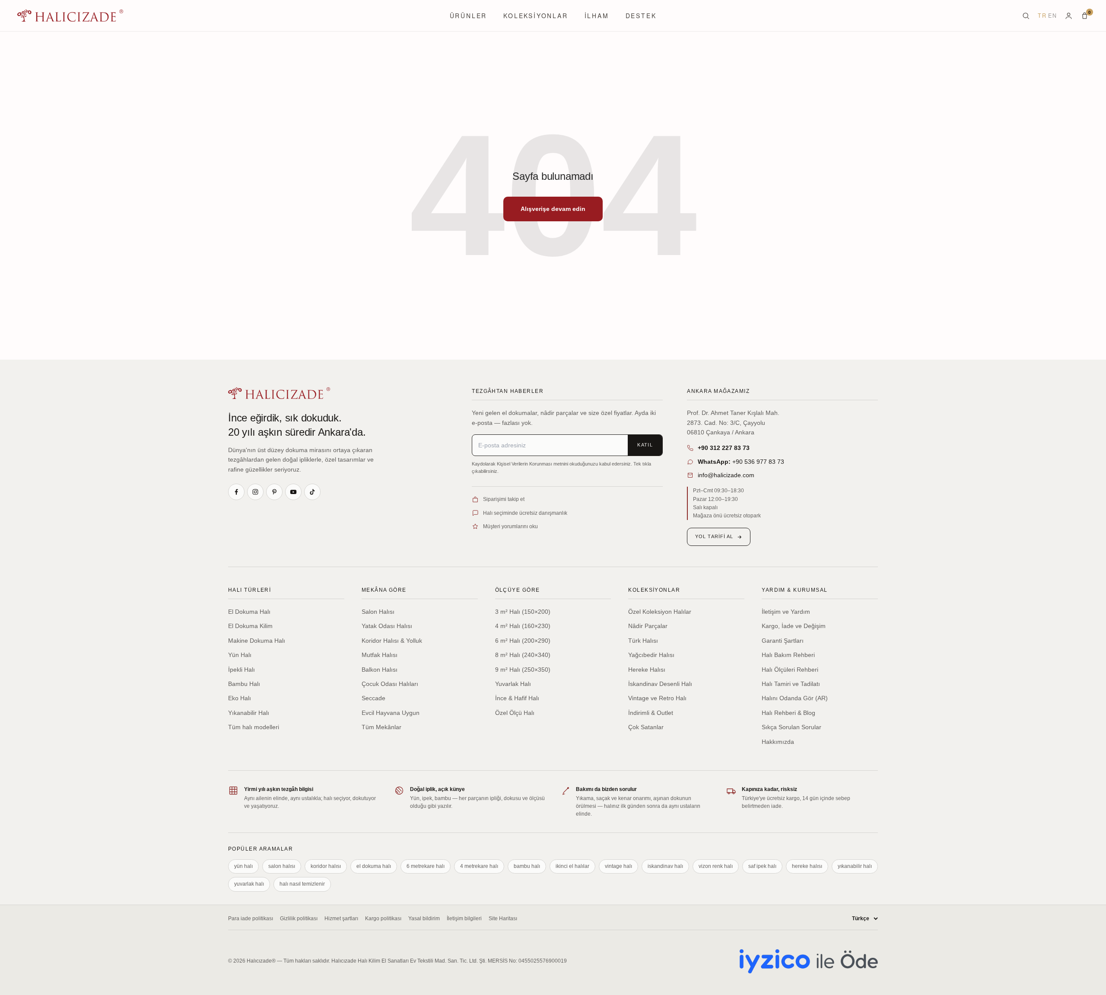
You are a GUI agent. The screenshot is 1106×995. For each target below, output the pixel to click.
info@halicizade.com (726, 475)
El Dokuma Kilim (250, 625)
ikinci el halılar (572, 866)
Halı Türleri (249, 590)
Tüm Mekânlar (381, 727)
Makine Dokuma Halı (256, 640)
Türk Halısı (643, 640)
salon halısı (281, 866)
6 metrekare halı (426, 866)
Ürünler (468, 15)
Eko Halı (239, 698)
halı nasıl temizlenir (302, 884)
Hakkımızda (778, 741)
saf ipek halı (762, 866)
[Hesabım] (1069, 16)
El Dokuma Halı (249, 611)
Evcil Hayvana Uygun (391, 712)
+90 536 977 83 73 (741, 461)
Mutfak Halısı (379, 654)
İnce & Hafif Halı (517, 698)
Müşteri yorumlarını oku (510, 526)
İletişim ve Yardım (786, 611)
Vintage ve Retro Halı (657, 698)
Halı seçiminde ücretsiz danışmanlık (525, 513)
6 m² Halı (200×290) (522, 640)
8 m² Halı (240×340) (522, 654)
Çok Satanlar (646, 727)
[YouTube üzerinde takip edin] (293, 492)
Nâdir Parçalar (647, 625)
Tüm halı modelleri (253, 727)
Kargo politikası (383, 918)
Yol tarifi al (714, 536)
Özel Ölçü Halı (514, 712)
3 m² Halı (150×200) (522, 611)
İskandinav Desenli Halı (660, 683)
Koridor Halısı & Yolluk (392, 640)
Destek (641, 15)
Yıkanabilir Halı (248, 712)
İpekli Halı (241, 669)
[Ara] (1026, 16)
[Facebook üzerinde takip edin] (236, 492)
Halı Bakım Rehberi (788, 654)
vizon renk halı (716, 866)
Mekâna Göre (384, 590)
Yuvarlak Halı (513, 683)
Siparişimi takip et (503, 499)
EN (1052, 15)
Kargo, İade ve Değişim (794, 625)
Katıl (645, 444)
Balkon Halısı (379, 669)
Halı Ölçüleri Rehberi (790, 669)
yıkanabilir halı (855, 866)
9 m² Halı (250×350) (522, 669)
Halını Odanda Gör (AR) (795, 698)
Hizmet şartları (341, 918)
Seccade (373, 698)
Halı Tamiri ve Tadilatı (791, 683)
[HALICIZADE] (279, 393)
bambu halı (527, 866)
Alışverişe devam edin (553, 208)
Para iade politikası (250, 918)
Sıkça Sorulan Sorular (791, 727)
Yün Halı (239, 654)
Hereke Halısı (646, 669)
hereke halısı (807, 866)
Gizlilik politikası (299, 918)
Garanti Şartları (783, 640)
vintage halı (618, 866)
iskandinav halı (665, 866)
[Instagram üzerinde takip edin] (255, 492)
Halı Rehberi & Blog (788, 712)
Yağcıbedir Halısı (651, 654)
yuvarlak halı (249, 884)
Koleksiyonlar (535, 15)
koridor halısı (326, 866)
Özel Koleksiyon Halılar (659, 611)
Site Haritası (503, 918)
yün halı (243, 866)
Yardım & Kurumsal (794, 590)
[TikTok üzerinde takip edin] (312, 492)
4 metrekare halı (479, 866)
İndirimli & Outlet (650, 712)
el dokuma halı (373, 866)
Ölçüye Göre (517, 590)
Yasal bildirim (424, 918)
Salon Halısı (378, 611)
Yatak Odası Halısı (387, 625)
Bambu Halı (244, 683)
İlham (597, 15)
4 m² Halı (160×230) (522, 625)
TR (1042, 15)
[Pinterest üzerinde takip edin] (274, 492)
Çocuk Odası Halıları (390, 683)
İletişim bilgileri (464, 918)
